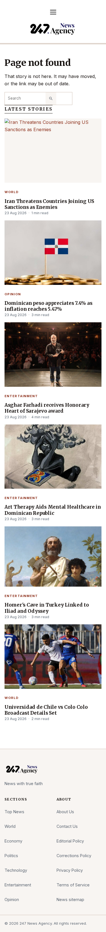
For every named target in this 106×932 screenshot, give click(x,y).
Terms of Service (73, 884)
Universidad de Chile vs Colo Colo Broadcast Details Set (46, 710)
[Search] (51, 98)
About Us (65, 811)
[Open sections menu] (53, 12)
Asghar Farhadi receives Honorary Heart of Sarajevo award (47, 408)
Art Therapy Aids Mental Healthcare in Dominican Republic (53, 510)
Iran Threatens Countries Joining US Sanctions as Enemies (49, 204)
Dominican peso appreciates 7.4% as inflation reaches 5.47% (48, 306)
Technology (16, 870)
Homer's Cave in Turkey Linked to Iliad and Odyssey (47, 608)
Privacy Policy (70, 870)
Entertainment (21, 396)
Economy (13, 841)
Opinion (13, 294)
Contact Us (67, 826)
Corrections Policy (74, 855)
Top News (14, 811)
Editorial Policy (70, 841)
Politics (11, 855)
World (12, 192)
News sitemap (70, 899)
